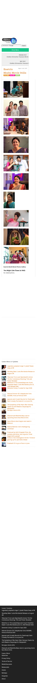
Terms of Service (7, 661)
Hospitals (5, 676)
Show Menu (15, 50)
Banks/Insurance (7, 664)
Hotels (4, 670)
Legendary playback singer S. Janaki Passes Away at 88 (18, 610)
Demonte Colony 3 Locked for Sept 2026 (14, 627)
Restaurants (5, 667)
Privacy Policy (6, 658)
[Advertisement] (18, 18)
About (4, 679)
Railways (4, 673)
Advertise (5, 655)
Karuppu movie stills (8, 645)
